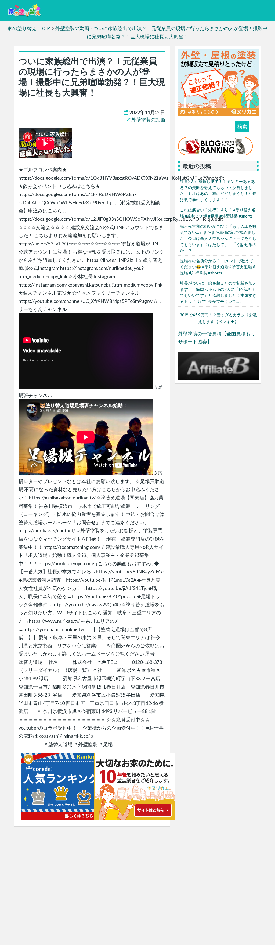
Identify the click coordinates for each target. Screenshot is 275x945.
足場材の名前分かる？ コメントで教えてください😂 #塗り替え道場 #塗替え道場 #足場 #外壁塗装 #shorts (217, 266)
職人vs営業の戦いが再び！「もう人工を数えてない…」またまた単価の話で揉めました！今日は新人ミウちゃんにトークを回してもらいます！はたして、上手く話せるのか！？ (218, 238)
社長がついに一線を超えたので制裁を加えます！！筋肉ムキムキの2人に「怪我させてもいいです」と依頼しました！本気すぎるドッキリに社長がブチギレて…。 (218, 292)
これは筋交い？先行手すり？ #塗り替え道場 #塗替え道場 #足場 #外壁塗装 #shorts (218, 212)
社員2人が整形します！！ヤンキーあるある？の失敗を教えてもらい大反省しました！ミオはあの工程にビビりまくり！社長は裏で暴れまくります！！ (218, 190)
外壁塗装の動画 (148, 119)
